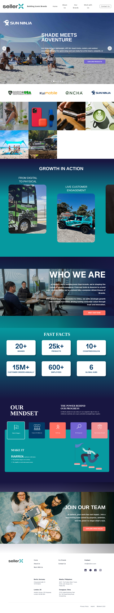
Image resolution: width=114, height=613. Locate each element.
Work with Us (88, 6)
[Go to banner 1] (51, 81)
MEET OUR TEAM (94, 313)
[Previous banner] (4, 48)
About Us (64, 6)
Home (55, 6)
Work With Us (38, 567)
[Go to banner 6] (62, 81)
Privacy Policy (84, 606)
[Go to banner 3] (56, 81)
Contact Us (105, 6)
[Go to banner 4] (58, 81)
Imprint (93, 606)
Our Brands (75, 6)
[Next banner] (110, 48)
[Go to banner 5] (60, 81)
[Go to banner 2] (53, 81)
